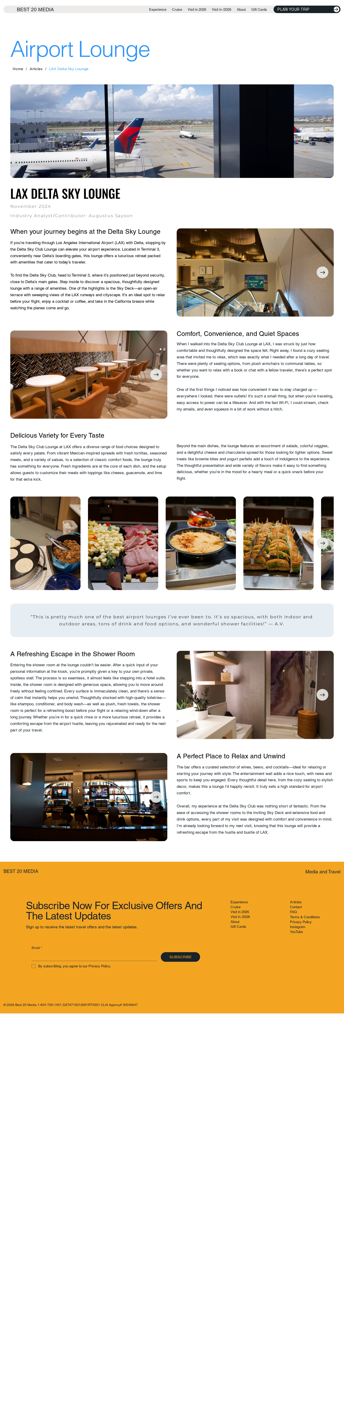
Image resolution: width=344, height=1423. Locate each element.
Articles (296, 902)
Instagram (297, 927)
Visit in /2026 (240, 917)
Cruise (236, 907)
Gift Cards (238, 927)
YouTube (296, 932)
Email (37, 948)
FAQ (293, 912)
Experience (239, 902)
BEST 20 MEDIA (35, 9)
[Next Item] (322, 272)
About (235, 922)
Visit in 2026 (240, 912)
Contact (296, 907)
